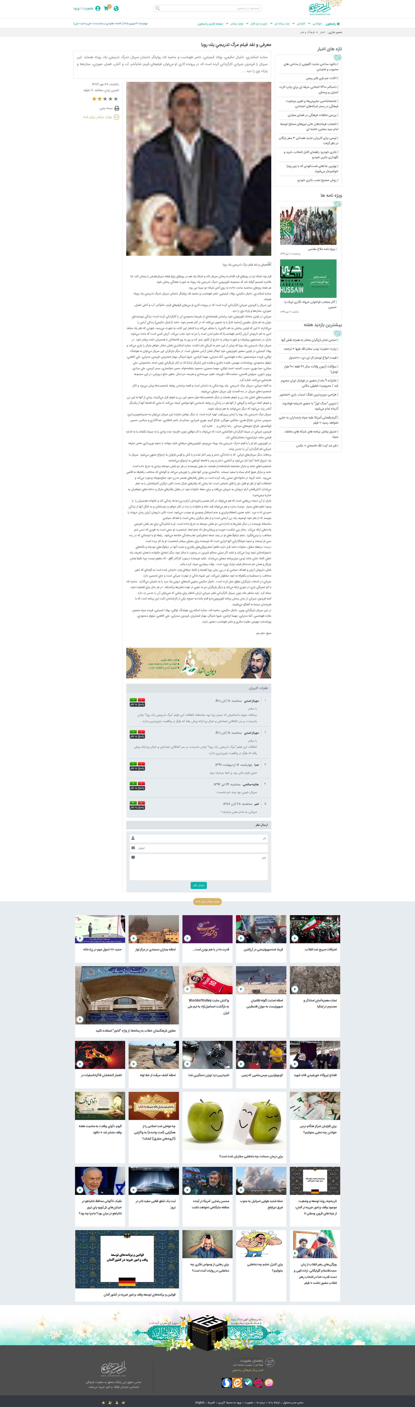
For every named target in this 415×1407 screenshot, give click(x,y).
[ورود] (117, 1402)
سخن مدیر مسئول (293, 1403)
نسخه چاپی (106, 108)
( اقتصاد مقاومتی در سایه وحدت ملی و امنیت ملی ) (98, 24)
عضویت (88, 8)
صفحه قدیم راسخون (210, 24)
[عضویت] (110, 1402)
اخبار (322, 32)
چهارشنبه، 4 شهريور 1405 (135, 24)
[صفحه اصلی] (123, 1402)
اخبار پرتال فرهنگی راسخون (247, 1370)
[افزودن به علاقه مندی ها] (103, 1402)
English (199, 1403)
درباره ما (261, 1403)
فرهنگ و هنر (307, 32)
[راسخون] (325, 14)
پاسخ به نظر (137, 704)
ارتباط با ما (274, 1403)
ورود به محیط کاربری (229, 1403)
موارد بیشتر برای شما (97, 117)
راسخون (331, 24)
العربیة (211, 1403)
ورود (76, 8)
